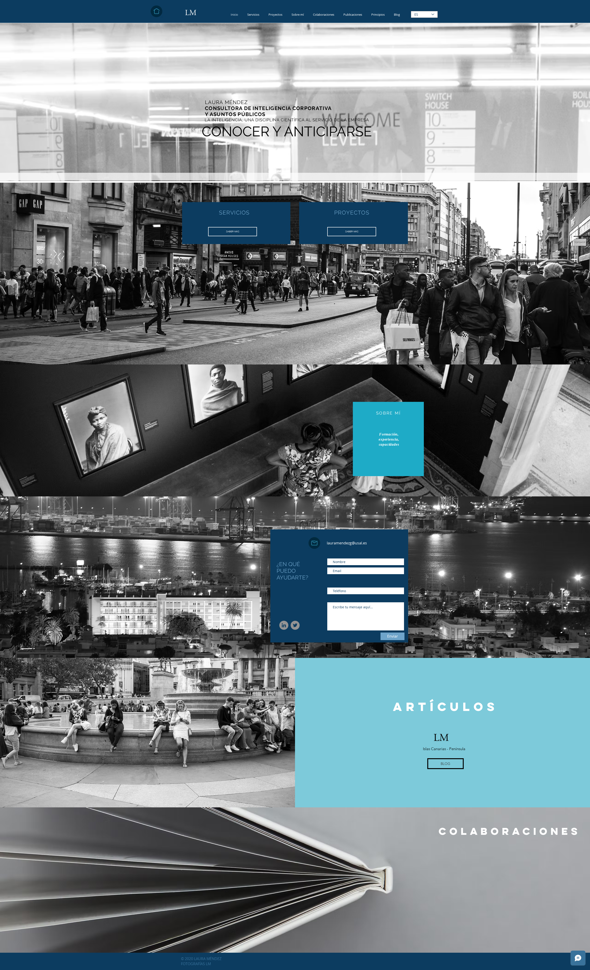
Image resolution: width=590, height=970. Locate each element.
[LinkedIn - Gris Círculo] (283, 625)
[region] (388, 439)
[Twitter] (295, 625)
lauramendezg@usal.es (347, 543)
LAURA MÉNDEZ (208, 958)
